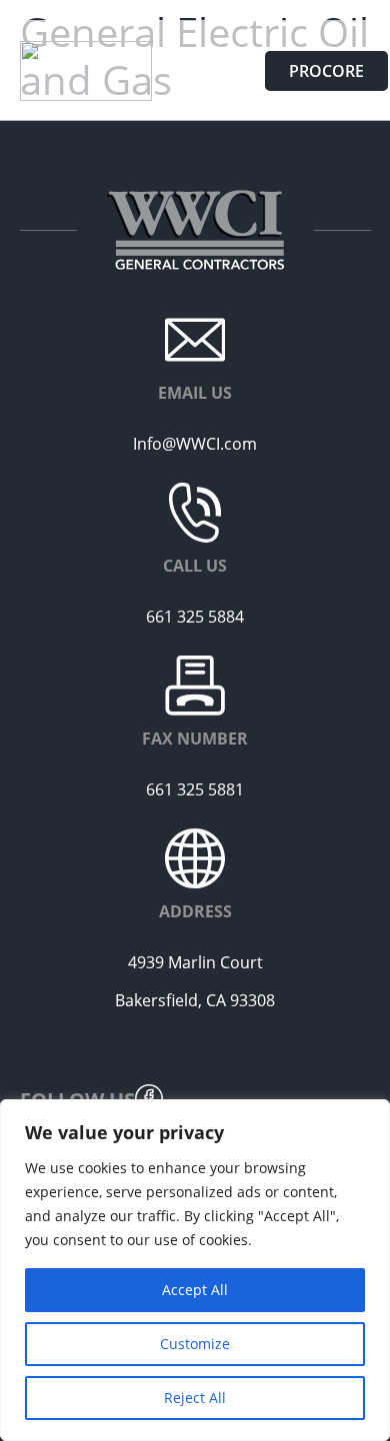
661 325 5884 (195, 617)
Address (195, 911)
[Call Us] (195, 513)
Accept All (195, 1289)
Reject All (195, 1397)
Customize (195, 1343)
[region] (195, 1270)
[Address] (195, 858)
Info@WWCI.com (195, 444)
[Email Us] (195, 340)
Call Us (195, 566)
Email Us (195, 393)
